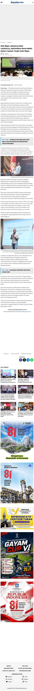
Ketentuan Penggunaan (25, 668)
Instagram (26, 679)
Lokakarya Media (15, 353)
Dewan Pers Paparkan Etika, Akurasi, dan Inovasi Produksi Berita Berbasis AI (8, 381)
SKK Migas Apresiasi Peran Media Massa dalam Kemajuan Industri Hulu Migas (8, 414)
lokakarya (6, 353)
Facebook (10, 676)
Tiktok (25, 681)
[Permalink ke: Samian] (2, 54)
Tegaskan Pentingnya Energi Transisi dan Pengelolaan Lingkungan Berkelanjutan (25, 396)
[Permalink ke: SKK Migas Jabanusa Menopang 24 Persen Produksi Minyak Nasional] (25, 373)
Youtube (10, 681)
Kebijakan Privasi (8, 668)
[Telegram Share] (28, 360)
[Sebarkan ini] (20, 360)
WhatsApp (10, 679)
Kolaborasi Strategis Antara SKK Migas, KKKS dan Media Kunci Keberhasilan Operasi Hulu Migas (25, 414)
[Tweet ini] (24, 360)
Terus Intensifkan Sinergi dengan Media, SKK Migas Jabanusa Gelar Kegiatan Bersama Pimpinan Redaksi (8, 397)
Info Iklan (25, 666)
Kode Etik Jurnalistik (9, 670)
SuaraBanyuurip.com (25, 311)
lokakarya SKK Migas (26, 353)
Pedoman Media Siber (25, 670)
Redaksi (9, 666)
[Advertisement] (17, 22)
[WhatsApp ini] (31, 360)
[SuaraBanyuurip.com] (17, 2)
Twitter (25, 676)
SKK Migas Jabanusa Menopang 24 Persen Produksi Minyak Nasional (25, 381)
